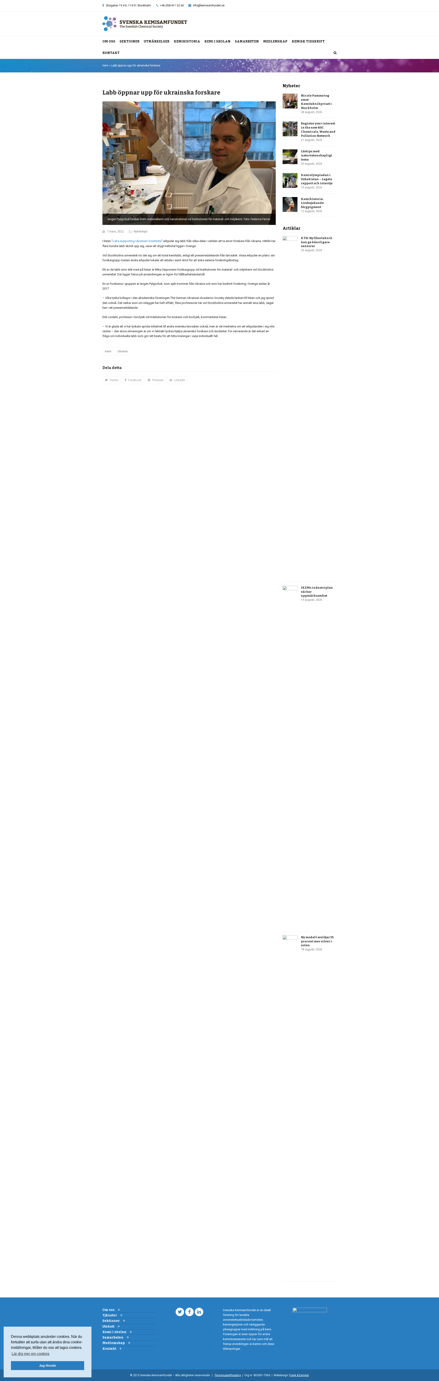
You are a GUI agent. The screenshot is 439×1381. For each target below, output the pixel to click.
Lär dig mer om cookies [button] (30, 1354)
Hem (105, 65)
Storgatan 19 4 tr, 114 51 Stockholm (128, 5)
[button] (335, 53)
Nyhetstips (140, 231)
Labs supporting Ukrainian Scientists (137, 241)
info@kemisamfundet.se (209, 5)
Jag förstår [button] (47, 1365)
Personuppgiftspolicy (228, 1375)
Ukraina (123, 351)
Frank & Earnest (299, 1375)
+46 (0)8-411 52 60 (172, 5)
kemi (108, 351)
